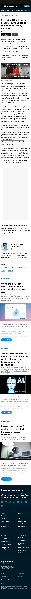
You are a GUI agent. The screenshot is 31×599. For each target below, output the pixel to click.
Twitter (10, 502)
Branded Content (22, 540)
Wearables (20, 516)
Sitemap (20, 580)
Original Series (21, 529)
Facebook (2, 502)
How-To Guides (22, 526)
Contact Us (4, 538)
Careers (3, 573)
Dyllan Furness (6, 32)
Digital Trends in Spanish (23, 547)
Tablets (19, 513)
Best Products (21, 524)
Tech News (10, 270)
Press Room (20, 576)
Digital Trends (9, 8)
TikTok (18, 502)
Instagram (6, 502)
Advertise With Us (5, 541)
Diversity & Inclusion (6, 580)
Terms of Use (4, 583)
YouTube (14, 502)
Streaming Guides (22, 521)
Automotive (4, 529)
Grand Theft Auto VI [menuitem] (5, 10)
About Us (3, 535)
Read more (6, 340)
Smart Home (4, 524)
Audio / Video (5, 521)
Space (19, 518)
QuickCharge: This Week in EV (18, 267)
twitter (11, 249)
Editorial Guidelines (6, 544)
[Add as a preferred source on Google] (6, 34)
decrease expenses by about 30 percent (13, 119)
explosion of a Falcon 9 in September (12, 139)
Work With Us (4, 576)
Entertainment (5, 526)
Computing (4, 516)
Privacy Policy (21, 573)
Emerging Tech (5, 267)
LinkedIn (26, 502)
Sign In (27, 6)
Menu (2, 6)
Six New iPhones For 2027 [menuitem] (18, 10)
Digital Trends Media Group (9, 588)
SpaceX (3, 270)
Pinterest (22, 502)
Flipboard (2, 506)
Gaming (3, 518)
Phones (3, 513)
